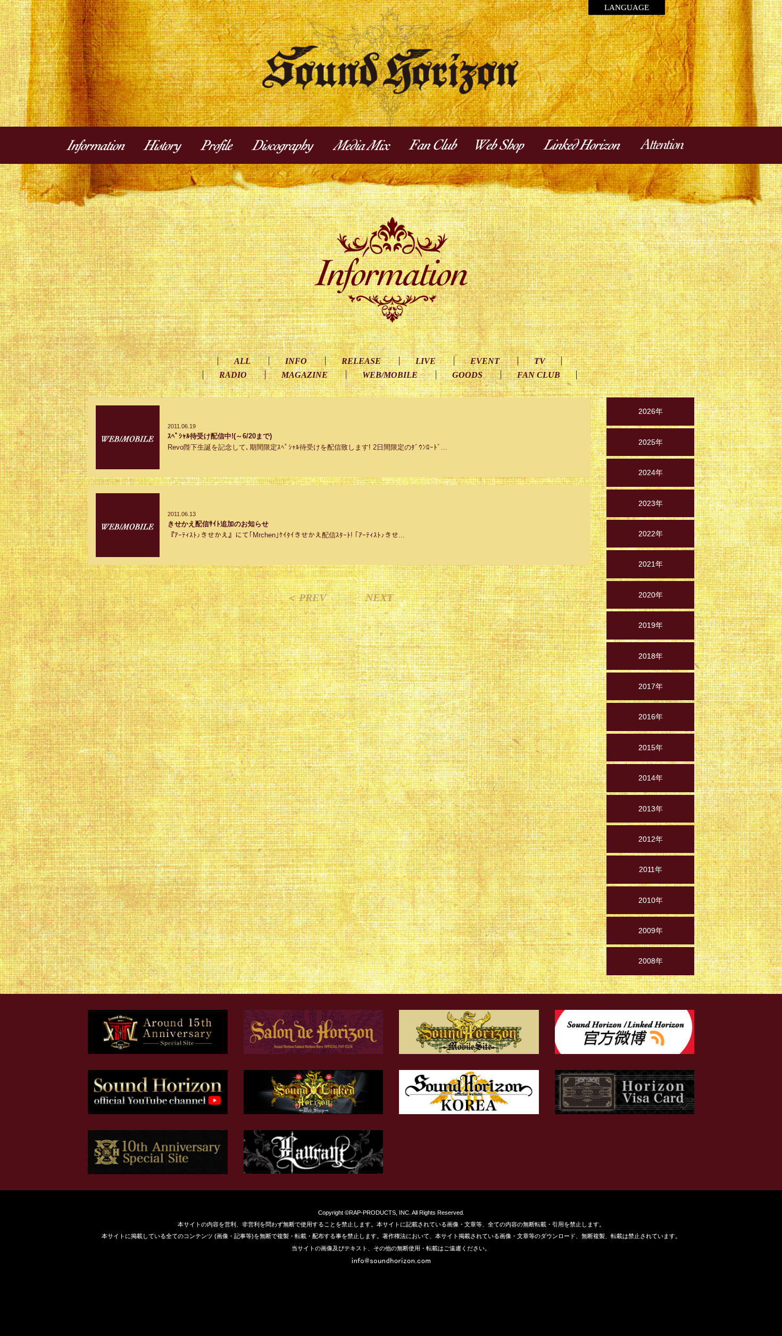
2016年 (650, 716)
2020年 (650, 595)
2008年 (650, 961)
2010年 (650, 900)
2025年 (650, 442)
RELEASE (361, 361)
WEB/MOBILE (390, 374)
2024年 (650, 472)
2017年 (650, 686)
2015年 (650, 747)
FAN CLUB (538, 374)
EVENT (485, 361)
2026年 (650, 411)
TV (539, 361)
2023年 (650, 503)
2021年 (650, 564)
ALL (242, 361)
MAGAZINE (304, 374)
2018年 (650, 656)
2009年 (650, 930)
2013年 (650, 808)
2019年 (650, 625)
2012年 (650, 839)
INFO (296, 361)
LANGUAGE (626, 7)
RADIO (233, 374)
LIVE (425, 361)
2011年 (650, 869)
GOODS (467, 374)
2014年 (650, 778)
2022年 (650, 533)
